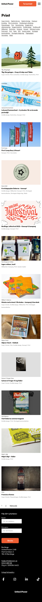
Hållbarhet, (13, 191)
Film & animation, (15, 74)
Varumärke (4, 35)
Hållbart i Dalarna (6, 300)
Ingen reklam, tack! (8, 264)
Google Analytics (17, 27)
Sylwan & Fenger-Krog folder (12, 381)
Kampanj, (11, 267)
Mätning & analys (35, 29)
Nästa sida (13, 506)
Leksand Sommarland (7, 108)
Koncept (26, 29)
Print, (8, 153)
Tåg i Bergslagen (5, 69)
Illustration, (32, 74)
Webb (11, 35)
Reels (15, 31)
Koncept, (19, 115)
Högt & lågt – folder (8, 457)
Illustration (12, 29)
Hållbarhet (4, 29)
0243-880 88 (6, 563)
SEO (19, 31)
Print (10, 31)
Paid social (4, 31)
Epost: (3, 518)
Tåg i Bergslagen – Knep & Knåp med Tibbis (17, 72)
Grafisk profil (36, 27)
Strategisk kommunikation (21, 421)
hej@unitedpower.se (9, 561)
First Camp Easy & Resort (10, 150)
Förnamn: (4, 527)
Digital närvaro (15, 21)
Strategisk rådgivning (18, 33)
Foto (12, 25)
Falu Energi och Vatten (7, 262)
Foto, (11, 345)
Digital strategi (25, 21)
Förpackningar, (14, 497)
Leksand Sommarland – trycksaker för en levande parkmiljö (19, 111)
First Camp (4, 148)
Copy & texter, (5, 74)
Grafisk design (27, 27)
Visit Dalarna (4, 416)
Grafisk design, (24, 74)
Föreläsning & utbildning (26, 23)
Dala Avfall (4, 186)
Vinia (2, 492)
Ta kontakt (27, 4)
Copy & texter (5, 21)
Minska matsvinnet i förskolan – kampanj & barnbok (20, 302)
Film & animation (13, 23)
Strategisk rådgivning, (17, 193)
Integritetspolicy (7, 572)
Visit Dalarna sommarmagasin (12, 419)
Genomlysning (19, 25)
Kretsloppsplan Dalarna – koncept (14, 188)
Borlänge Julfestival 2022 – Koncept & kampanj (18, 226)
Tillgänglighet (30, 33)
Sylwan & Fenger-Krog (7, 378)
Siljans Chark (4, 340)
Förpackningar (5, 25)
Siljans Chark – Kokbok (9, 343)
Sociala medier (26, 31)
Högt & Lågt (4, 454)
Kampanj (19, 29)
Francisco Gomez (7, 495)
